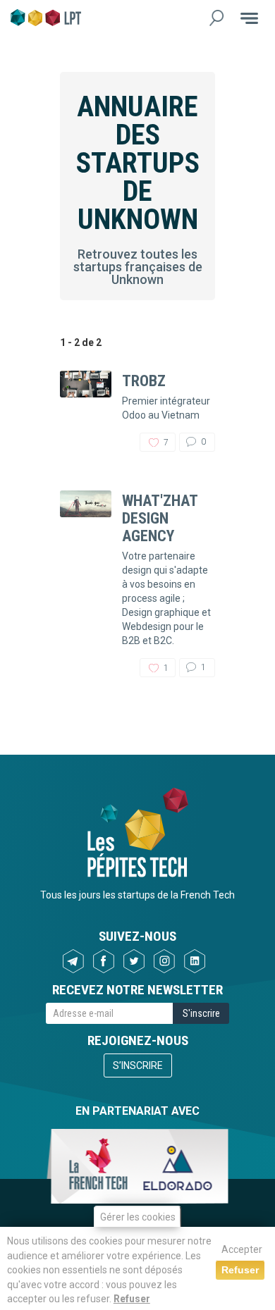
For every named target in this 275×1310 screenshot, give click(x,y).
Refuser (132, 1298)
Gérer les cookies (138, 1217)
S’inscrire (138, 1065)
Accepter (241, 1249)
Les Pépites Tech (46, 17)
